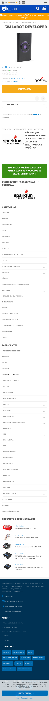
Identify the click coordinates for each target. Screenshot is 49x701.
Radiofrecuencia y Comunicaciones (15, 284)
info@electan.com (16, 601)
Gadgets (6, 487)
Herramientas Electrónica (12, 296)
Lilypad (4, 260)
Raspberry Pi (7, 225)
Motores (5, 272)
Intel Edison (8, 392)
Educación (7, 428)
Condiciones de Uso (9, 627)
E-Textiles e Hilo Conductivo (13, 254)
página (36, 115)
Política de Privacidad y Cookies (14, 631)
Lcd (4, 446)
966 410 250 (9, 597)
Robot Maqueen (38, 658)
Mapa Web (5, 640)
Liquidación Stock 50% (10, 511)
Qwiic (4, 231)
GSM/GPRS (7, 410)
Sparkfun (5, 369)
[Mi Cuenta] (20, 2)
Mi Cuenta (5, 636)
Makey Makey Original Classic (26, 528)
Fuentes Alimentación (10, 314)
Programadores (9, 452)
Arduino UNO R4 (18, 652)
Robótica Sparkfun (10, 470)
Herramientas (8, 481)
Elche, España (17, 606)
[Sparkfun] (41, 82)
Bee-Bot (30, 652)
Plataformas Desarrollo (11, 266)
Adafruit (5, 357)
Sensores (5, 242)
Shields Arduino (8, 669)
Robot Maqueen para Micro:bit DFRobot (29, 547)
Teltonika (5, 505)
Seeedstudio (7, 499)
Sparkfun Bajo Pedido (10, 375)
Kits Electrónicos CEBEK (11, 351)
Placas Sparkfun (9, 398)
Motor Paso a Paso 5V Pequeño (26, 538)
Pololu (4, 363)
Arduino (5, 219)
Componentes (8, 416)
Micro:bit (5, 213)
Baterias (5, 308)
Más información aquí (24, 698)
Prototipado (8, 458)
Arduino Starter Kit (10, 658)
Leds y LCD (6, 290)
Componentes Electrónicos (13, 326)
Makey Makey (25, 658)
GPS (4, 434)
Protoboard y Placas (10, 320)
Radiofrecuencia (9, 493)
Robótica (5, 248)
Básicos (5, 278)
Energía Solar (7, 302)
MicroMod (6, 237)
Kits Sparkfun (8, 440)
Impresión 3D (7, 332)
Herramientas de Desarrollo (14, 422)
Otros (4, 337)
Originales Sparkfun (11, 381)
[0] (44, 9)
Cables (6, 404)
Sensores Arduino (24, 669)
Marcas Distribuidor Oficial (12, 623)
